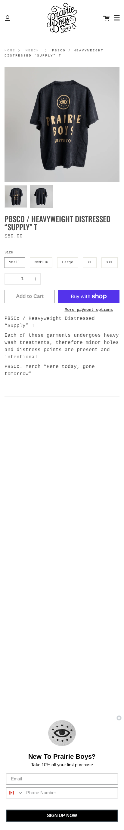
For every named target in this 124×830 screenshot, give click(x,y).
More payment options (89, 309)
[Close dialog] (119, 718)
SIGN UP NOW (62, 815)
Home (10, 50)
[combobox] (14, 793)
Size (9, 252)
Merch (32, 50)
